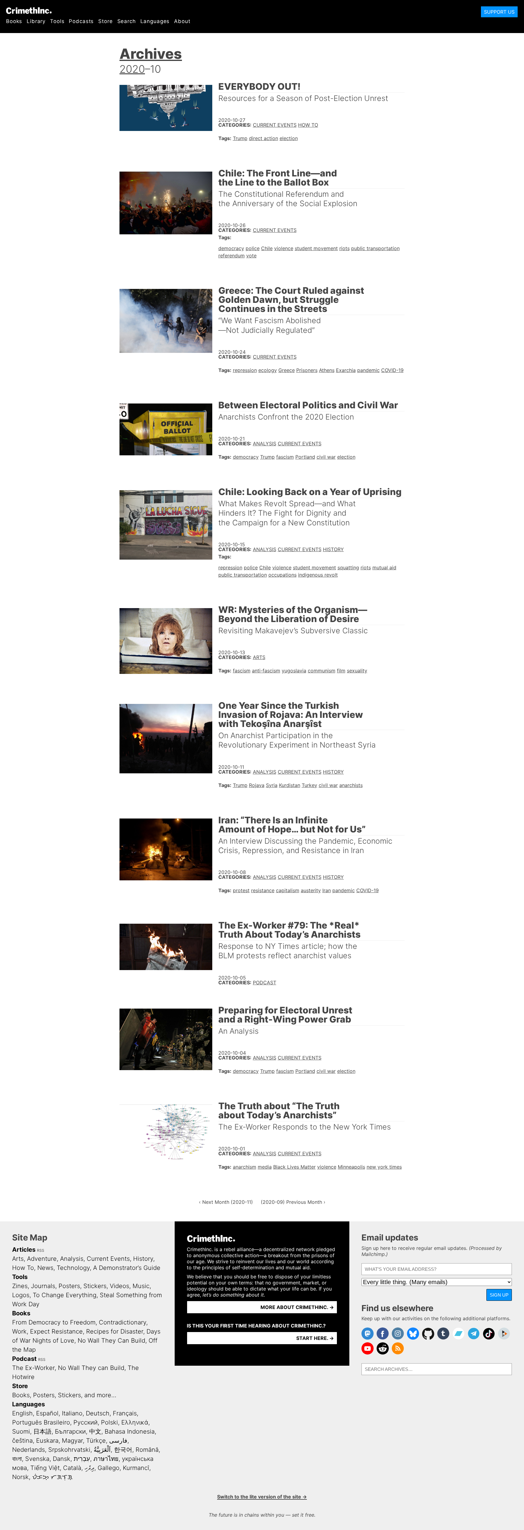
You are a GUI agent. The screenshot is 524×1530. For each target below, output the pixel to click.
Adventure (42, 1258)
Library (36, 21)
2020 (132, 69)
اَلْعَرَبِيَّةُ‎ (102, 1449)
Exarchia (346, 370)
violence (283, 248)
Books (14, 21)
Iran (326, 890)
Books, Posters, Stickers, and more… (64, 1395)
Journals (43, 1286)
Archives (150, 53)
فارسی (118, 1440)
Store (105, 21)
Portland (305, 457)
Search (126, 21)
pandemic (368, 370)
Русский (85, 1422)
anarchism (244, 1167)
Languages (155, 21)
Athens (326, 370)
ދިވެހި (89, 1467)
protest (241, 890)
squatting (348, 567)
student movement (316, 248)
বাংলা (17, 1458)
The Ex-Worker (33, 1367)
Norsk (20, 1477)
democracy (231, 248)
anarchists (351, 785)
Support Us (499, 12)
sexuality (357, 671)
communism (321, 671)
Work (19, 1331)
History (333, 549)
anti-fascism (266, 671)
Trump (240, 138)
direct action (263, 138)
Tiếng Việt (45, 1467)
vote (251, 256)
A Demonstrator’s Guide (126, 1267)
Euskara (47, 1440)
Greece (286, 370)
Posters (69, 1286)
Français (125, 1413)
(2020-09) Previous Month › (293, 1202)
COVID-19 (392, 370)
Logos (20, 1295)
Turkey (309, 785)
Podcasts (81, 21)
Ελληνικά (134, 1422)
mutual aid (384, 567)
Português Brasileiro (41, 1422)
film (341, 671)
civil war (326, 457)
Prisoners (306, 370)
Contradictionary (122, 1322)
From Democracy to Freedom (54, 1322)
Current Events (275, 125)
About (182, 21)
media (265, 1167)
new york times (384, 1167)
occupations (282, 575)
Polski (109, 1422)
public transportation (375, 248)
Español (47, 1413)
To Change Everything (64, 1295)
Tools (57, 21)
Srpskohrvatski (69, 1449)
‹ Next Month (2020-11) (226, 1202)
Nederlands (28, 1449)
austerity (311, 890)
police (253, 248)
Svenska (37, 1458)
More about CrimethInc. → (297, 1307)
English (22, 1413)
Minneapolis (351, 1167)
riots (344, 248)
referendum (231, 256)
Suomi (21, 1431)
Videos (119, 1286)
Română (147, 1449)
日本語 (42, 1431)
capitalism (287, 890)
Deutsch (97, 1413)
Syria (271, 785)
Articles (23, 1249)
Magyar (72, 1440)
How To (308, 125)
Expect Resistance (56, 1331)
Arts (259, 657)
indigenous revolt (318, 575)
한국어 (123, 1449)
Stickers (94, 1286)
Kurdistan (289, 785)
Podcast (264, 982)
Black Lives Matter (294, 1167)
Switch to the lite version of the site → (262, 1497)
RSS (40, 1250)
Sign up (499, 1294)
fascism (285, 457)
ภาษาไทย (106, 1458)
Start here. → (315, 1338)
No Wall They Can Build (111, 1340)
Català (72, 1467)
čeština (22, 1440)
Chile (267, 248)
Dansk (61, 1458)
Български (70, 1431)
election (289, 138)
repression (245, 370)
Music (141, 1286)
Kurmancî (136, 1467)
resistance (262, 890)
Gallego (108, 1467)
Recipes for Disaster (114, 1331)
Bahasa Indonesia (130, 1431)
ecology (267, 370)
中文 (95, 1431)
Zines (20, 1286)
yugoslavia (294, 671)
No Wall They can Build (91, 1367)
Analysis (264, 443)
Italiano (72, 1413)
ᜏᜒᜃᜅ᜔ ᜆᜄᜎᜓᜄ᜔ (52, 1477)
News (45, 1267)
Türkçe (96, 1440)
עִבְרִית (82, 1458)
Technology (73, 1267)
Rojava (256, 785)
